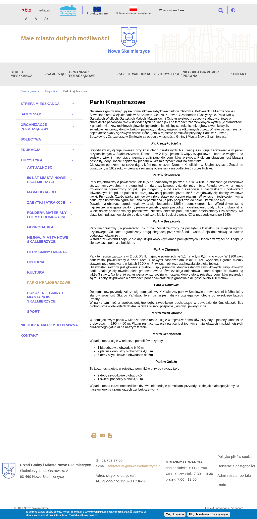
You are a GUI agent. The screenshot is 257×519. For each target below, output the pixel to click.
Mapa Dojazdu (41, 192)
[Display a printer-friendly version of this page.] (93, 436)
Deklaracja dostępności (236, 466)
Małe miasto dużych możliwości (65, 38)
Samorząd (56, 74)
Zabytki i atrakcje (46, 202)
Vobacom (237, 508)
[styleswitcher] (233, 10)
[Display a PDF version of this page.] (110, 436)
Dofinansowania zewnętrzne (133, 13)
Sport (33, 312)
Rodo (221, 485)
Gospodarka (40, 227)
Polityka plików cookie (235, 457)
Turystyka (169, 74)
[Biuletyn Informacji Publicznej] (26, 11)
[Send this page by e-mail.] (102, 436)
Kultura (35, 272)
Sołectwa (128, 74)
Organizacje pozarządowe (82, 74)
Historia (35, 262)
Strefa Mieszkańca (22, 74)
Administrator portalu (234, 476)
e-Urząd (44, 10)
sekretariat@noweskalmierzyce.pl (134, 466)
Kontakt (238, 74)
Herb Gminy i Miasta (47, 252)
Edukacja (146, 74)
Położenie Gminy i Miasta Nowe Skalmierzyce (45, 297)
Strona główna (30, 91)
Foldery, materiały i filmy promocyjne (47, 215)
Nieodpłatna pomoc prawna (49, 325)
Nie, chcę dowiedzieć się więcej (208, 514)
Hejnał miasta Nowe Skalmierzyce (47, 239)
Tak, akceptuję (175, 514)
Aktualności (40, 167)
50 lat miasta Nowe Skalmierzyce (46, 180)
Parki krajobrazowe (48, 283)
